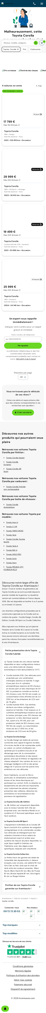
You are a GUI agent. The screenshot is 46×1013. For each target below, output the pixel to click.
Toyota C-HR (11, 526)
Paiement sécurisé (23, 984)
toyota (33, 898)
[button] (18, 49)
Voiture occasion (21, 898)
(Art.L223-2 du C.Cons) (26, 359)
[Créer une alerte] (5, 1009)
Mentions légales (23, 971)
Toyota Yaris (11, 535)
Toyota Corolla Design (15, 458)
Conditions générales (23, 966)
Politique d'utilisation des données (23, 975)
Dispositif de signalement (23, 989)
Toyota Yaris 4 (12, 546)
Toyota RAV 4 (11, 550)
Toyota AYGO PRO (13, 554)
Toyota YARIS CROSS (14, 531)
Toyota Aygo (11, 563)
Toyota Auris (11, 558)
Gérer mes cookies (23, 980)
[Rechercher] (36, 43)
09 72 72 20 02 (11, 911)
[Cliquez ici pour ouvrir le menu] (42, 3)
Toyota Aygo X (12, 522)
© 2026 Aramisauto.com (23, 998)
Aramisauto (7, 898)
